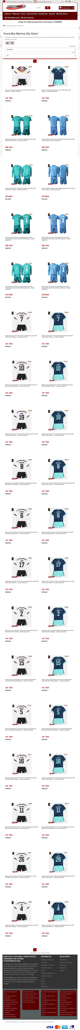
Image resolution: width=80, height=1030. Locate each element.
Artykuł (62, 970)
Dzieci (23, 14)
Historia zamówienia (66, 962)
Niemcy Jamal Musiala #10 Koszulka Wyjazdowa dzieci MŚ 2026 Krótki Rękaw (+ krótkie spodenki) (57, 385)
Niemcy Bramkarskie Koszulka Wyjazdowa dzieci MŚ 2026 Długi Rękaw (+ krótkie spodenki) (58, 189)
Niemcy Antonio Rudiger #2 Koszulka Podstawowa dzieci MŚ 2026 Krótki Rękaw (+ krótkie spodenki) (21, 631)
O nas (42, 978)
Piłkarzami (16, 14)
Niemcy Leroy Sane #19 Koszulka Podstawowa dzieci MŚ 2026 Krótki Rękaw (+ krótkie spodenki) (21, 434)
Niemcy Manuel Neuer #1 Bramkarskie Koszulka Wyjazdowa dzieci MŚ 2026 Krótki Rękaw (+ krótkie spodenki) (56, 239)
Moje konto (63, 960)
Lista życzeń (63, 965)
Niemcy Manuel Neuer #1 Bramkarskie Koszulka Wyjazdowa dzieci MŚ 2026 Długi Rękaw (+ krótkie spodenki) (56, 288)
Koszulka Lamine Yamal (30, 994)
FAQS (42, 981)
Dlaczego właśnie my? (48, 973)
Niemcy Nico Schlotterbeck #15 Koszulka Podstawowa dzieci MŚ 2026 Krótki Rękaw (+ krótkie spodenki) (20, 680)
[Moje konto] (70, 1)
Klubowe (8, 14)
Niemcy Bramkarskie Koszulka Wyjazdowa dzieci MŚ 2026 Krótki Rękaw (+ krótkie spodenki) (58, 139)
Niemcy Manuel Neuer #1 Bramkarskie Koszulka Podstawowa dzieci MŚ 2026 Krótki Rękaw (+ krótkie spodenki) (20, 239)
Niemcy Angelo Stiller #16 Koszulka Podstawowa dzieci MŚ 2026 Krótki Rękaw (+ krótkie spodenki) (21, 778)
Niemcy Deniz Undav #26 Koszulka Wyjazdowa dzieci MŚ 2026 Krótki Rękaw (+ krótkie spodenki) (58, 876)
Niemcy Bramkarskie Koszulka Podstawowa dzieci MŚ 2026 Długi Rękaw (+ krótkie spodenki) (20, 189)
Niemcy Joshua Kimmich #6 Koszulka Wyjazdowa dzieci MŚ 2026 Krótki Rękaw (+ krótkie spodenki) (57, 532)
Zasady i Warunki (46, 976)
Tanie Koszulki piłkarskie (33, 1022)
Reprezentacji (32, 14)
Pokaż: (74, 52)
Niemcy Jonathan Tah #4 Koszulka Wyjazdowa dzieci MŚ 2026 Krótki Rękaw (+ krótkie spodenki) (58, 925)
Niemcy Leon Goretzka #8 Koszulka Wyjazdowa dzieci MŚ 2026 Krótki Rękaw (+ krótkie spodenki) (58, 483)
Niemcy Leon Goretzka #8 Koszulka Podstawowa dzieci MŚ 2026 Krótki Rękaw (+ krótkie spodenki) (21, 483)
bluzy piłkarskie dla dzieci (68, 992)
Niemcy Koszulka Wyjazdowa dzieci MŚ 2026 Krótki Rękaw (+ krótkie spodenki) (56, 90)
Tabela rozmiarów (46, 968)
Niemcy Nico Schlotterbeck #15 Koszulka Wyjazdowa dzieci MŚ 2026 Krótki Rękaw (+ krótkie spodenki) (57, 680)
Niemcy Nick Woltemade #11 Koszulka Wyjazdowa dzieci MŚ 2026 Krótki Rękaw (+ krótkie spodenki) (58, 827)
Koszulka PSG (23, 974)
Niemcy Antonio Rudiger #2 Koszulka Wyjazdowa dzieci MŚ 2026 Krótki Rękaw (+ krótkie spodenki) (57, 631)
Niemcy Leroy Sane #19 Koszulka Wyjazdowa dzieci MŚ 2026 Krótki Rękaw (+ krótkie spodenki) (58, 434)
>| (45, 61)
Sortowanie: (72, 46)
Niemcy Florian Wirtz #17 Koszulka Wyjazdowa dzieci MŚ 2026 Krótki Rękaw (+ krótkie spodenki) (58, 582)
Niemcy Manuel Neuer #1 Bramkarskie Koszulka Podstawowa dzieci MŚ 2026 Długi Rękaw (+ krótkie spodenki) (20, 288)
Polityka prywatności (47, 960)
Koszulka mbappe (28, 992)
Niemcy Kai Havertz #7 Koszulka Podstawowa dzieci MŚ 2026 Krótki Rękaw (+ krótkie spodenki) (21, 336)
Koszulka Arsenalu (13, 974)
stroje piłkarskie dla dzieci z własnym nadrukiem (66, 1004)
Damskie (52, 14)
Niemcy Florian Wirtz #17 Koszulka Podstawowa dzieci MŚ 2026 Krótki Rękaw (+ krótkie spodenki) (21, 582)
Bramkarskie (43, 14)
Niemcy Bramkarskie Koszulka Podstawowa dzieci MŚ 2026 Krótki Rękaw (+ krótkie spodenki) (20, 139)
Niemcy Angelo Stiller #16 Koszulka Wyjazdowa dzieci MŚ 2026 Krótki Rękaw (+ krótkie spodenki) (58, 778)
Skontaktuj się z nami (47, 965)
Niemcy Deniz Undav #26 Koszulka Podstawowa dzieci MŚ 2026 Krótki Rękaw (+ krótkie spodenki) (20, 876)
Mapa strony (45, 986)
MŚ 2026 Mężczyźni (12, 18)
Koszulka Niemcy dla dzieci (14, 26)
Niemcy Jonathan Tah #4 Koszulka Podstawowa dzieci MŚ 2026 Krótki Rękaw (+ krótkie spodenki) (21, 925)
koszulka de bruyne (29, 996)
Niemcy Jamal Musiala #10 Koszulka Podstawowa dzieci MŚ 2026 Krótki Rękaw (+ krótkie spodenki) (21, 385)
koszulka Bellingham (29, 1002)
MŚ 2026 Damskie (27, 18)
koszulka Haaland (28, 1000)
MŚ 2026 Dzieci (62, 14)
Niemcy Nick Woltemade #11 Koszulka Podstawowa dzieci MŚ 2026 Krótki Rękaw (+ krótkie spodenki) (21, 827)
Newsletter (63, 968)
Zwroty (43, 970)
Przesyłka (44, 962)
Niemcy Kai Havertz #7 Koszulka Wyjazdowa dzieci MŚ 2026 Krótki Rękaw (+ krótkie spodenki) (57, 336)
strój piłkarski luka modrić (30, 998)
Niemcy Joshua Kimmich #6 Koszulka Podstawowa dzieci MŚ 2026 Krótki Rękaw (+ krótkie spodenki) (21, 532)
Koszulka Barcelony (17, 972)
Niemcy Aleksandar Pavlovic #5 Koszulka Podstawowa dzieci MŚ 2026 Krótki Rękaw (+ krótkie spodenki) (20, 729)
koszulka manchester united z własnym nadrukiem (10, 1010)
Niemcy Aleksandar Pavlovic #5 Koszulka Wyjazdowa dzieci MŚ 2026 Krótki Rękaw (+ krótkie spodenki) (57, 729)
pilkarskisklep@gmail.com (44, 2)
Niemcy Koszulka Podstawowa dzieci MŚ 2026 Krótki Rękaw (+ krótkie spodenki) (20, 90)
